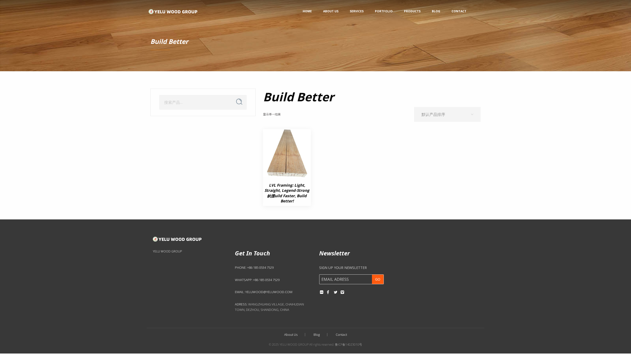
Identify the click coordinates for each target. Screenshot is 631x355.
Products (412, 11)
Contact (459, 11)
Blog (436, 11)
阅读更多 (283, 172)
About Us (330, 11)
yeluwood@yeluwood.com (268, 292)
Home (307, 11)
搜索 (239, 102)
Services (357, 11)
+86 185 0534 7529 (260, 267)
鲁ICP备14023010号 (348, 344)
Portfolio (384, 11)
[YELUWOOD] (173, 10)
